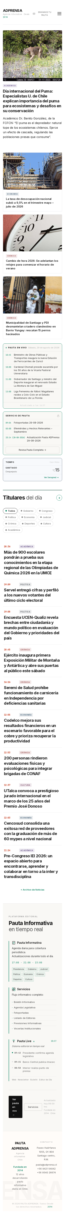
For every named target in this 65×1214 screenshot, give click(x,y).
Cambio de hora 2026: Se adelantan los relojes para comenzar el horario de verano (32, 264)
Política (12, 517)
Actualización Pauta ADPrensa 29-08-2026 (43, 439)
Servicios (33, 1106)
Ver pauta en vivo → (15, 1107)
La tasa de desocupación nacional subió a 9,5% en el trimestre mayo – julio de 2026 (30, 202)
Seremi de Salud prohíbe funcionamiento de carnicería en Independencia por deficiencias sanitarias (31, 695)
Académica (14, 530)
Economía (29, 517)
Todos (11, 511)
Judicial (47, 517)
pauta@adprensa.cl (46, 1164)
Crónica (12, 523)
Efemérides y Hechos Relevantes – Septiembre (33, 430)
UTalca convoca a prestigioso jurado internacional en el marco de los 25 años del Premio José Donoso (31, 798)
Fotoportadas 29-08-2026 (28, 422)
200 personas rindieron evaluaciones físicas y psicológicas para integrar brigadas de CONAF (28, 766)
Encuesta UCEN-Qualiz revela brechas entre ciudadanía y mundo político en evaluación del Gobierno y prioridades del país (31, 627)
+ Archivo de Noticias (32, 889)
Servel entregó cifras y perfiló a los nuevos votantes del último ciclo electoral (31, 595)
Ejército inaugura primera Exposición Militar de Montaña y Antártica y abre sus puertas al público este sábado (32, 663)
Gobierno (28, 511)
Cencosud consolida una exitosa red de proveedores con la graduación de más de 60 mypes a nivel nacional (30, 831)
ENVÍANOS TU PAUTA (44, 13)
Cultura (47, 523)
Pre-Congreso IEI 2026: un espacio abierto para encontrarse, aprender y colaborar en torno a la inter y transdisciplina (31, 866)
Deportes (30, 523)
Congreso (47, 511)
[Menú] (59, 13)
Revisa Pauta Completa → (32, 450)
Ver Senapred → (51, 477)
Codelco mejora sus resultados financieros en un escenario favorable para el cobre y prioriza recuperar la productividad (30, 730)
